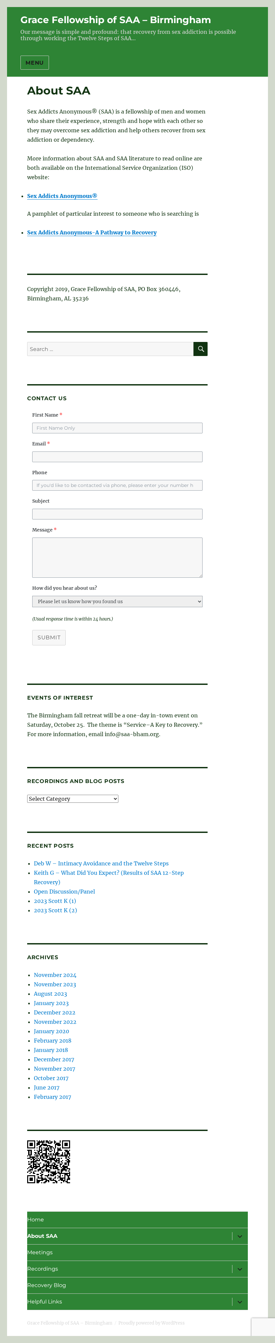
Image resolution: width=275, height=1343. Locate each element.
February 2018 (52, 1040)
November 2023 (55, 984)
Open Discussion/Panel (64, 891)
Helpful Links (44, 1301)
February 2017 (52, 1096)
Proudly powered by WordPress (151, 1323)
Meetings (40, 1252)
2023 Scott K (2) (55, 910)
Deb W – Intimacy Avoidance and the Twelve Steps (101, 863)
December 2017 (54, 1059)
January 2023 (51, 1003)
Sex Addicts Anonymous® (62, 196)
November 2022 (55, 1021)
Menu (34, 63)
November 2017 (54, 1068)
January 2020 (51, 1031)
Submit (49, 637)
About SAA (42, 1236)
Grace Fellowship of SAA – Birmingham (115, 19)
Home (35, 1219)
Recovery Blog (46, 1285)
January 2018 (51, 1050)
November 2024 (55, 975)
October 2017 (51, 1078)
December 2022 (54, 1012)
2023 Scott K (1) (55, 901)
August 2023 (50, 993)
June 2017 (46, 1087)
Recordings (42, 1269)
